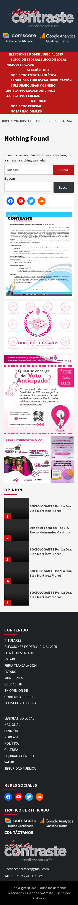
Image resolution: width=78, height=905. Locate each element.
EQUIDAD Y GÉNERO (40, 85)
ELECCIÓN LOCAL (54, 59)
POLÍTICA (48, 75)
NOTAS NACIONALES (26, 111)
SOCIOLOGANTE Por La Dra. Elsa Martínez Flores (51, 508)
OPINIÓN (11, 731)
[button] (27, 459)
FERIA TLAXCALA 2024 (20, 665)
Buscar (9, 178)
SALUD (48, 80)
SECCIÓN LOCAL (39, 70)
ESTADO (10, 659)
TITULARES (12, 640)
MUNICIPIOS (45, 90)
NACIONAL (39, 101)
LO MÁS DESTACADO (19, 653)
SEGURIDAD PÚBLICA (27, 80)
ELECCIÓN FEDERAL (26, 59)
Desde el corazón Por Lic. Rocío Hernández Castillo (50, 529)
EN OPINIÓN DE (16, 690)
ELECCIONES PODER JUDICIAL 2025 (36, 54)
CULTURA (18, 85)
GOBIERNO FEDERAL (26, 106)
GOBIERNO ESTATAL (26, 75)
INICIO (10, 64)
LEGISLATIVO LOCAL (20, 90)
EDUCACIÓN (62, 80)
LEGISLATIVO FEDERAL (22, 95)
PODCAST (11, 737)
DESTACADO (25, 64)
